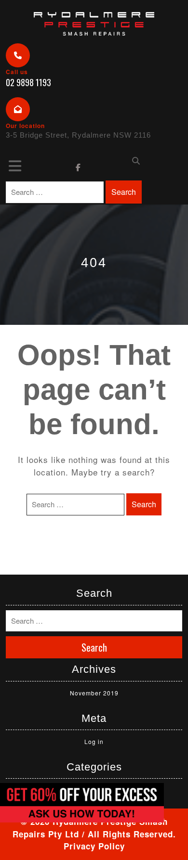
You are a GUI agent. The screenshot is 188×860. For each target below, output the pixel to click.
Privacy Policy (94, 846)
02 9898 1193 (28, 82)
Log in (94, 741)
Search (123, 191)
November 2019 (94, 693)
